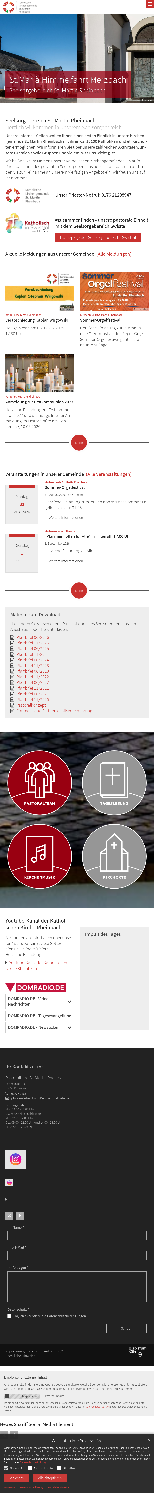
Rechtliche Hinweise (58, 1487)
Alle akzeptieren (50, 1477)
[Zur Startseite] (20, 7)
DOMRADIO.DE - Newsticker (33, 1027)
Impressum (9, 1487)
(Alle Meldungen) (114, 254)
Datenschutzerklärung (33, 1462)
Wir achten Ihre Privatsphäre (77, 1440)
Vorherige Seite (6, 58)
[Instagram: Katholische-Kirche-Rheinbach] (15, 1159)
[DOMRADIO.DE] (36, 987)
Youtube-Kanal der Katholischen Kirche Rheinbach (36, 924)
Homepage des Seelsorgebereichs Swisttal (98, 237)
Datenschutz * (18, 1309)
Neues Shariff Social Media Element (36, 1424)
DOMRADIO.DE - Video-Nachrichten (29, 1001)
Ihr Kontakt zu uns (24, 1066)
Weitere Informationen (66, 517)
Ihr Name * (15, 1227)
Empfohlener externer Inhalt (25, 1377)
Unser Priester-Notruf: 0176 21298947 (93, 195)
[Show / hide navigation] (150, 4)
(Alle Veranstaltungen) (108, 474)
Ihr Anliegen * (17, 1267)
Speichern (16, 1477)
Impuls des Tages (103, 934)
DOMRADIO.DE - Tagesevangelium (39, 1015)
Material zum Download (35, 614)
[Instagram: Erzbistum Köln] (9, 1182)
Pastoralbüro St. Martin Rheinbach (36, 1077)
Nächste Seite (146, 58)
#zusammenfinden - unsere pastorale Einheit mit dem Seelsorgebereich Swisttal (101, 223)
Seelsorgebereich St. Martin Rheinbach (50, 120)
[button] (9, 1216)
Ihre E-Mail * (16, 1247)
